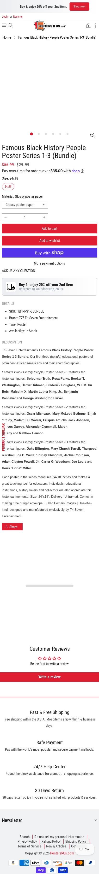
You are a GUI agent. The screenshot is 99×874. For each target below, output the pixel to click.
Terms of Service (29, 846)
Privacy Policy (27, 841)
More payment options (49, 263)
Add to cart (49, 228)
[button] (4, 25)
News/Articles (56, 846)
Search (25, 837)
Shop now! (74, 6)
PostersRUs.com (62, 853)
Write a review (49, 677)
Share (13, 527)
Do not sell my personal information (59, 837)
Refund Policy (51, 841)
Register (16, 16)
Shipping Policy (75, 841)
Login (5, 16)
